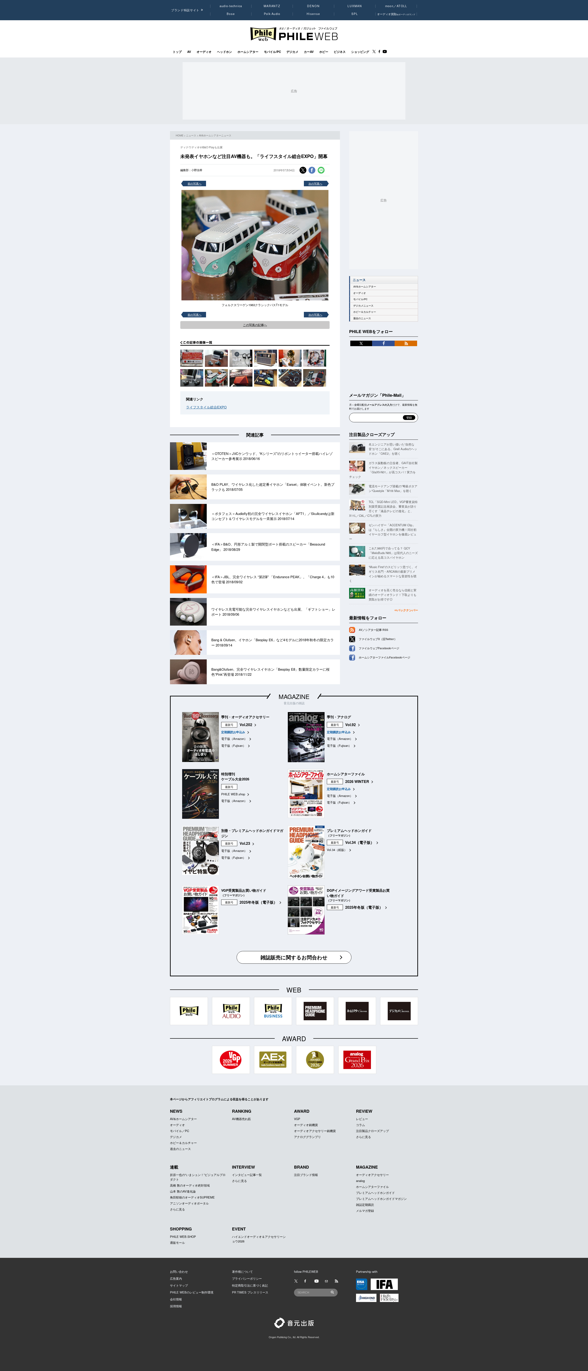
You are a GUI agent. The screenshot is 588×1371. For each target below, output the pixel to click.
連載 (174, 1167)
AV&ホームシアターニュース (215, 135)
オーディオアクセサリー (372, 1175)
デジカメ (292, 51)
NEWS (176, 1111)
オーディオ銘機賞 (306, 1125)
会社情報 (176, 1299)
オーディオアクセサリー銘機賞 (315, 1131)
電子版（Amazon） (234, 738)
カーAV (309, 51)
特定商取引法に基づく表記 (250, 1285)
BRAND (301, 1167)
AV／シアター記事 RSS (373, 630)
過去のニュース (362, 318)
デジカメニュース (363, 305)
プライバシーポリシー (247, 1278)
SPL (354, 14)
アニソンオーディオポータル (189, 1203)
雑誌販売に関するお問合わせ (294, 957)
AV (189, 51)
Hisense (313, 14)
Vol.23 (245, 843)
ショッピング (360, 51)
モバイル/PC (272, 51)
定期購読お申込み (233, 732)
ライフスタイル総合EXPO (206, 407)
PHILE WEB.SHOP (183, 1236)
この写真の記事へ (255, 325)
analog (360, 1180)
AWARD (301, 1111)
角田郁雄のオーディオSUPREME (192, 1197)
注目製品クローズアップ (372, 434)
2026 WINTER (357, 781)
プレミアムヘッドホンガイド (375, 1192)
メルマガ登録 (365, 1210)
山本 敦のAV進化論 (183, 1191)
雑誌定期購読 (365, 1204)
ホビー (323, 51)
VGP (297, 1119)
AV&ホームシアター (364, 286)
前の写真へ (194, 183)
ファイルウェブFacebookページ (379, 648)
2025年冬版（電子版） (258, 902)
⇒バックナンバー (406, 610)
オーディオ (204, 51)
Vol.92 (350, 724)
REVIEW (364, 1111)
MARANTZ (272, 6)
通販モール (177, 1242)
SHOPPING (181, 1229)
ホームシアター (247, 51)
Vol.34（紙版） (337, 850)
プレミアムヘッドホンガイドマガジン (381, 1198)
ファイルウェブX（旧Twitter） (378, 639)
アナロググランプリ (307, 1137)
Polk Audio (272, 14)
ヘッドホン (224, 51)
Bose (231, 14)
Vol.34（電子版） (359, 842)
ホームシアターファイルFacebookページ (384, 657)
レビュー (362, 1119)
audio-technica (231, 6)
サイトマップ (179, 1285)
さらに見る (363, 1137)
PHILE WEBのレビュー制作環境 (191, 1292)
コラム (360, 1125)
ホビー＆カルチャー (364, 311)
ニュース (191, 135)
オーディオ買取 (396, 14)
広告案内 (176, 1278)
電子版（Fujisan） (233, 745)
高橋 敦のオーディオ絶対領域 (190, 1185)
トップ (177, 51)
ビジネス (340, 51)
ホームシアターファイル (372, 1186)
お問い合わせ (179, 1271)
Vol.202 (246, 724)
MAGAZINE (294, 696)
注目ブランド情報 (306, 1175)
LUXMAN (355, 6)
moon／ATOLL (396, 6)
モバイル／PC (179, 1131)
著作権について (242, 1271)
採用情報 (176, 1306)
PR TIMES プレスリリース (250, 1292)
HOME (179, 135)
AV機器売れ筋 (241, 1119)
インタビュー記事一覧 (247, 1175)
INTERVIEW (243, 1167)
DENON (313, 6)
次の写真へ (315, 183)
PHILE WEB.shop (233, 794)
